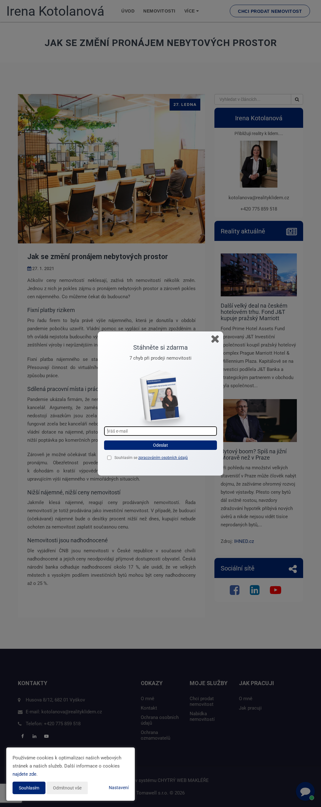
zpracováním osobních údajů (163, 458)
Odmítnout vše (67, 787)
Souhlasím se (126, 458)
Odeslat (160, 445)
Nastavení (119, 787)
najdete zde (24, 774)
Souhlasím (29, 787)
